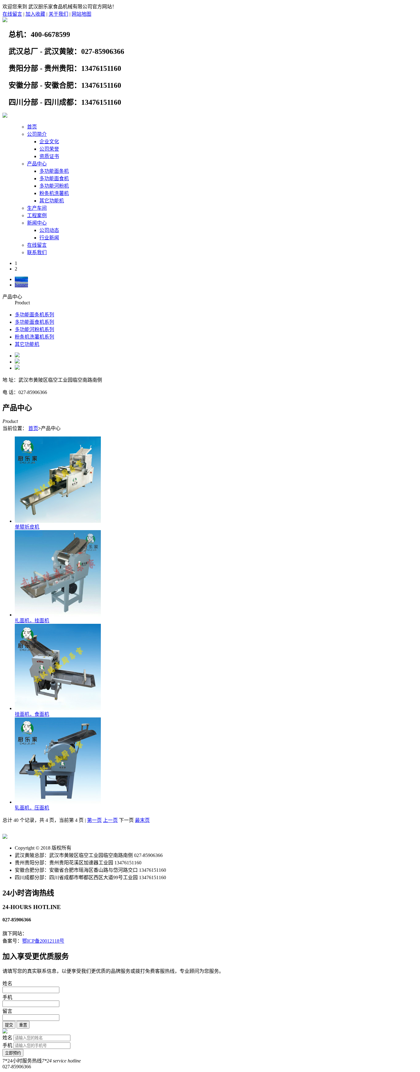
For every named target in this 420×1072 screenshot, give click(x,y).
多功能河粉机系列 (34, 329)
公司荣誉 (49, 149)
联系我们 (37, 252)
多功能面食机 (54, 178)
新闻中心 (37, 222)
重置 (23, 1025)
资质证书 (49, 156)
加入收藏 (35, 14)
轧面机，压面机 (32, 807)
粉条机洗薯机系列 (34, 336)
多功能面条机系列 (34, 314)
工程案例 (37, 215)
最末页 (142, 820)
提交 (9, 1025)
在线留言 (12, 14)
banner (21, 279)
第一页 (94, 820)
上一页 (110, 820)
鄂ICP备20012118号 (43, 941)
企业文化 (49, 141)
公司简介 (37, 134)
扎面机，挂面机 (32, 620)
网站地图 (81, 14)
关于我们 (58, 14)
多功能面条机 (54, 171)
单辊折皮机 (27, 527)
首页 (32, 126)
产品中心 (37, 163)
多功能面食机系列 (34, 322)
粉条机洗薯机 (54, 193)
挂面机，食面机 (32, 714)
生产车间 (37, 208)
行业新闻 (49, 237)
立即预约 (13, 1053)
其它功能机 (51, 200)
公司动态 (49, 230)
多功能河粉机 (54, 186)
